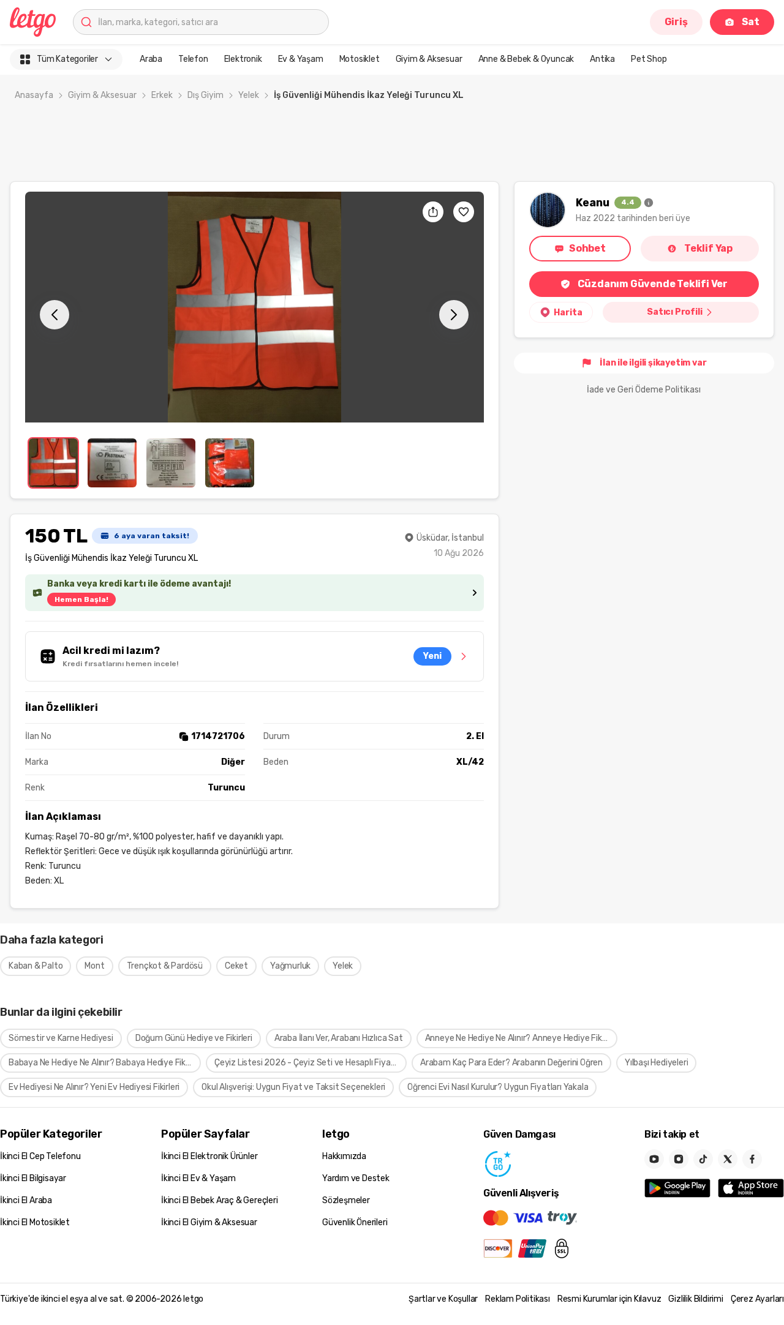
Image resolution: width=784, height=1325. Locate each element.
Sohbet (587, 248)
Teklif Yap (708, 248)
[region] (254, 307)
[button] (254, 307)
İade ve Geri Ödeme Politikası (644, 390)
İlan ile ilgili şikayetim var (653, 363)
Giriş (676, 22)
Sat (751, 22)
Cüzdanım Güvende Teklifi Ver (653, 284)
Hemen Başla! (81, 599)
